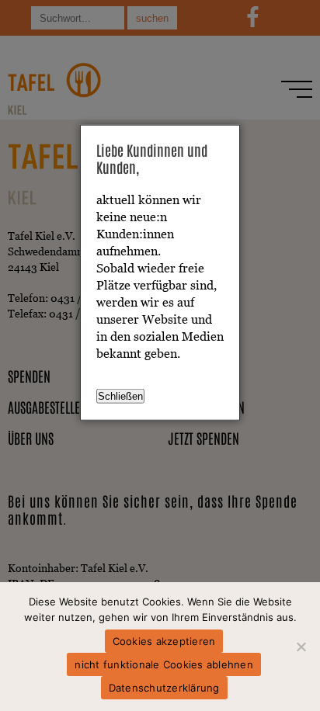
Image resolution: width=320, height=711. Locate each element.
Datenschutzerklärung (164, 688)
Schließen (120, 395)
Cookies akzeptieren (164, 641)
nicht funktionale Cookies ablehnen (164, 664)
